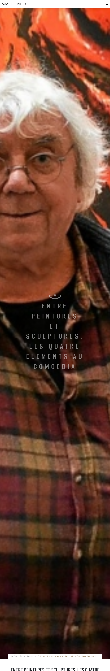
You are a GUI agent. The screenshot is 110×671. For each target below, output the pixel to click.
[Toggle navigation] (107, 4)
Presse (30, 656)
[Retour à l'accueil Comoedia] (56, 4)
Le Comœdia (17, 656)
